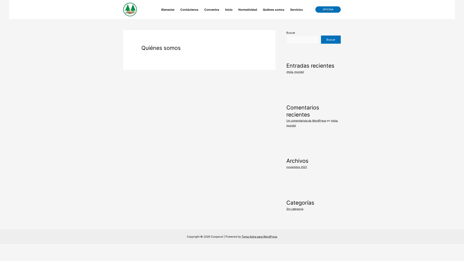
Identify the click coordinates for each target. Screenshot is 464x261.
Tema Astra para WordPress (259, 236)
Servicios (296, 9)
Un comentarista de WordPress (306, 120)
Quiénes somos (273, 9)
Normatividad (247, 9)
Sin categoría (294, 209)
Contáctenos (189, 9)
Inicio (229, 9)
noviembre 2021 (296, 167)
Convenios (211, 9)
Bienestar (168, 9)
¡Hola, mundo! (295, 72)
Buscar (290, 32)
